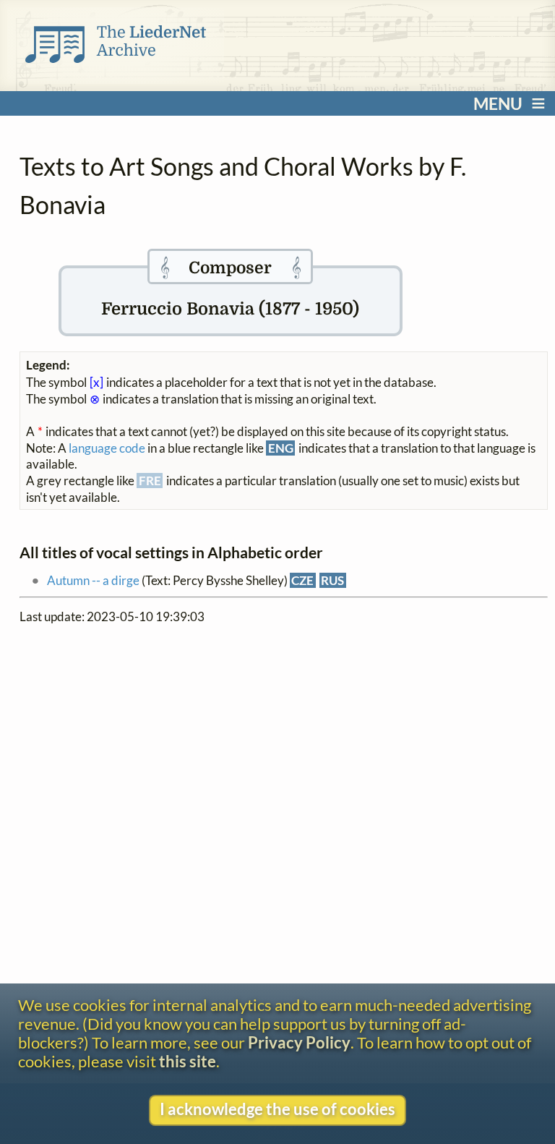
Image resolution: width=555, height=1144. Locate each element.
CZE (302, 580)
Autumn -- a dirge (93, 580)
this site (187, 1061)
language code (107, 448)
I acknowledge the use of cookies (277, 1109)
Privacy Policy (299, 1042)
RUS (332, 580)
